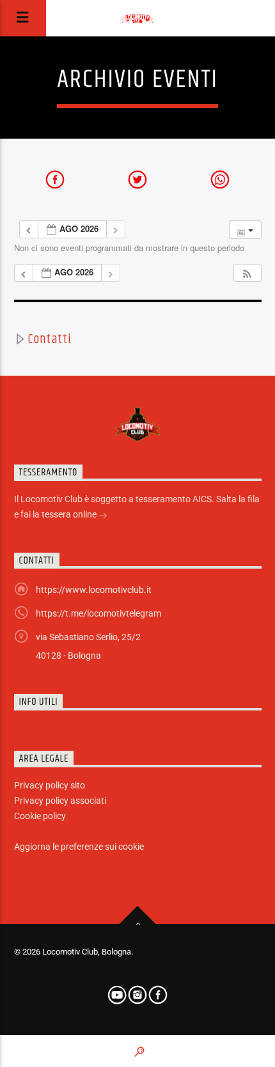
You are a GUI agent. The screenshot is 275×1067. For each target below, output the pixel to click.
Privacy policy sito (49, 785)
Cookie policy (40, 816)
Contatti (49, 339)
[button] (247, 273)
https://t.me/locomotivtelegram (98, 613)
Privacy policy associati (60, 800)
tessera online (70, 514)
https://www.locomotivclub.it (94, 590)
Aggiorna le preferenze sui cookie (79, 846)
